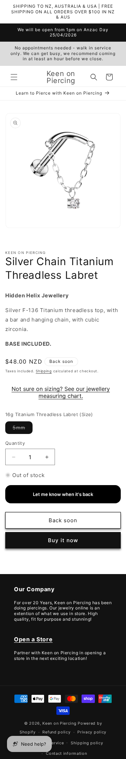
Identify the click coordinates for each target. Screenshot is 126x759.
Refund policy (56, 732)
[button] (14, 77)
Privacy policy (91, 732)
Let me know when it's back (63, 494)
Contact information (66, 753)
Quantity (15, 443)
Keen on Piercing (59, 723)
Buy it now (63, 540)
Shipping (44, 371)
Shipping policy (87, 742)
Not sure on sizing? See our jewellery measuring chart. (61, 392)
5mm (23, 429)
